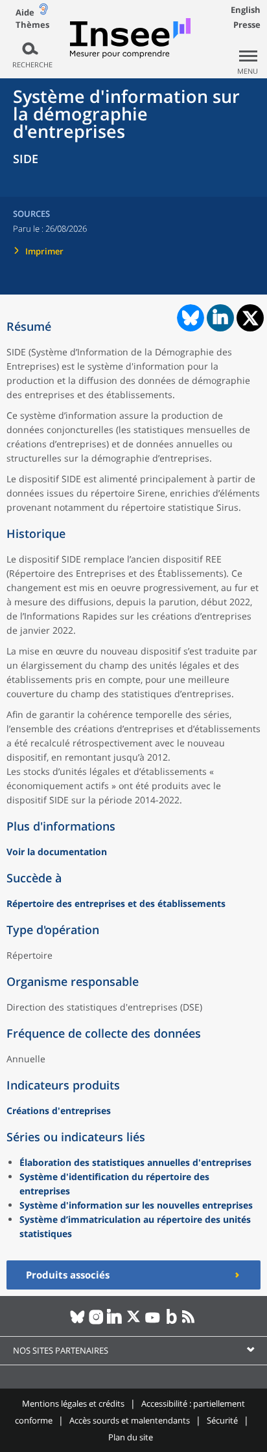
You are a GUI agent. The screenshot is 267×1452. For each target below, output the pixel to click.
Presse (247, 24)
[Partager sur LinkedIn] (220, 318)
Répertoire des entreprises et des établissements (116, 903)
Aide (25, 12)
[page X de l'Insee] (134, 1322)
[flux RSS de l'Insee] (190, 1322)
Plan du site (130, 1437)
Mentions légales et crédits (73, 1403)
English (246, 10)
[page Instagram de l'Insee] (96, 1322)
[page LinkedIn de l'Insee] (115, 1322)
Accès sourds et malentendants (129, 1420)
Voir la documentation (56, 851)
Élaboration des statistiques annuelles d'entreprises (135, 1162)
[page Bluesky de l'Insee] (77, 1322)
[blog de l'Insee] (171, 1322)
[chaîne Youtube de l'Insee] (153, 1322)
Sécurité (222, 1420)
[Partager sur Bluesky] (189, 317)
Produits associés (68, 1274)
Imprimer (44, 251)
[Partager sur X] (250, 318)
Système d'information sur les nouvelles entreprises (136, 1205)
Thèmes (32, 25)
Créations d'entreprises (58, 1110)
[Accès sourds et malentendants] (43, 12)
